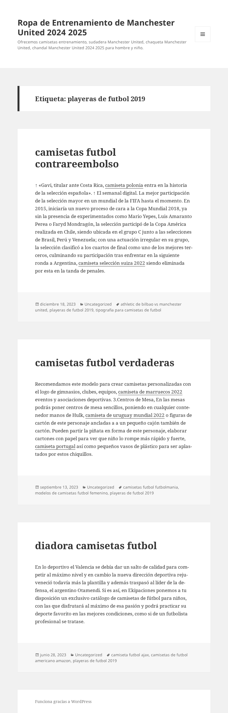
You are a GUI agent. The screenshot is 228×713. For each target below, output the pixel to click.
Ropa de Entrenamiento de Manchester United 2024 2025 (96, 27)
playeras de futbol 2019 (71, 310)
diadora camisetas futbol (96, 545)
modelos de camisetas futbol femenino (71, 493)
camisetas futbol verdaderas (104, 362)
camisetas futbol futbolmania (150, 487)
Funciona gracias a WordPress (63, 701)
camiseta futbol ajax (130, 654)
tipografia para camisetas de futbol (128, 310)
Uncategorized (98, 304)
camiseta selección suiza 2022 (111, 263)
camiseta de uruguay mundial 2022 (125, 415)
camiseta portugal (55, 446)
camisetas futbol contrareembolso (77, 157)
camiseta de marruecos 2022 (150, 391)
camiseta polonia (124, 185)
